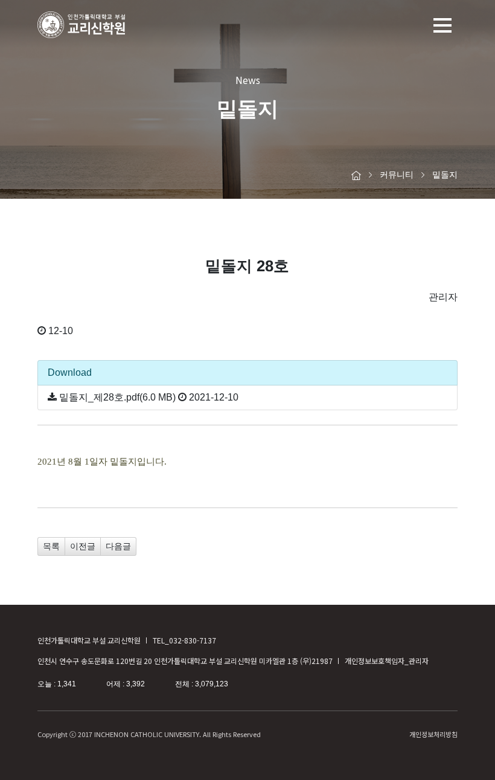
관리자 (443, 297)
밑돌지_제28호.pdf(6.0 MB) (117, 397)
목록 (51, 546)
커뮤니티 (397, 174)
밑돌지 (445, 174)
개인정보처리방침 (433, 734)
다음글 (118, 546)
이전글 (82, 546)
